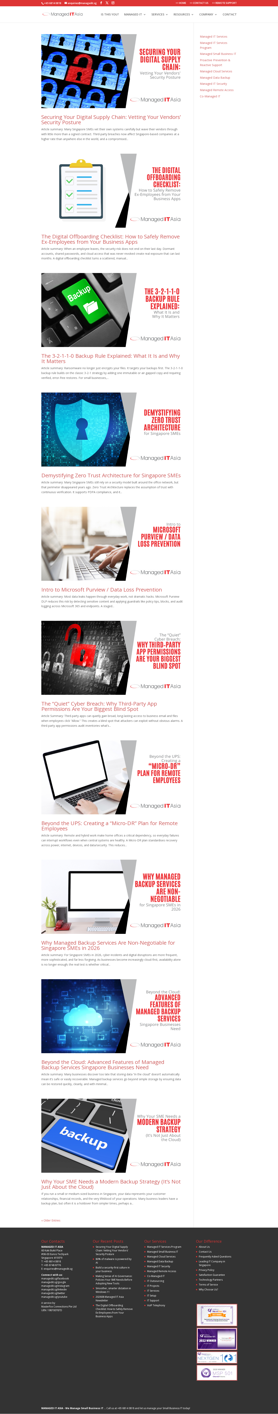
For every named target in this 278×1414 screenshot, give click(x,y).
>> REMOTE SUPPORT (224, 3)
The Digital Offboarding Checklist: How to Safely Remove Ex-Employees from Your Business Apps (110, 239)
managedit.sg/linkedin (54, 1289)
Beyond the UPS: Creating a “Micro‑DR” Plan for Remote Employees (109, 825)
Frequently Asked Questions (215, 1256)
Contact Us (205, 1251)
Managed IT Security (213, 84)
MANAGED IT (133, 14)
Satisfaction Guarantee (212, 1275)
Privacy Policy (206, 1270)
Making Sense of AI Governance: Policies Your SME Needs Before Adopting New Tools (114, 1279)
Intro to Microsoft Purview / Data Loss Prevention (101, 589)
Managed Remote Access (217, 90)
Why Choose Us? (208, 1289)
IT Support (153, 1300)
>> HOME (181, 3)
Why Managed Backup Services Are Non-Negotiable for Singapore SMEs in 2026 (108, 945)
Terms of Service (208, 1284)
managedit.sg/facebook (55, 1278)
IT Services (153, 1290)
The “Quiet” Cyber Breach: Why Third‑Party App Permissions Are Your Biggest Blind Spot (99, 706)
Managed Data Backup (215, 77)
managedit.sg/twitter (53, 1293)
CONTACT (230, 14)
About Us (204, 1247)
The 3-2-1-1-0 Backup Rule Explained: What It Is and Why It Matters (110, 358)
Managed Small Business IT (218, 54)
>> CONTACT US (199, 3)
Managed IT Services (213, 36)
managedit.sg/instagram (55, 1286)
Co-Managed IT (210, 96)
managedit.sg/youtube (54, 1297)
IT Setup (151, 1295)
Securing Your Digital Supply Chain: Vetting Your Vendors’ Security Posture (111, 119)
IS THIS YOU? (110, 14)
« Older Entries (50, 1220)
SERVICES (157, 14)
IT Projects (153, 1286)
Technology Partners (211, 1279)
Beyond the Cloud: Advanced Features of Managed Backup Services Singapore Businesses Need (102, 1064)
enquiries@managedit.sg (58, 1268)
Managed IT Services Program (164, 1247)
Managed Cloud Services (216, 71)
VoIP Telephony (156, 1305)
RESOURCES (182, 14)
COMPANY (206, 14)
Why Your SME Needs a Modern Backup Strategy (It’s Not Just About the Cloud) (111, 1184)
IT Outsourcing (155, 1281)
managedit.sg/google (53, 1282)
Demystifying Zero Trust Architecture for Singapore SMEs (111, 475)
